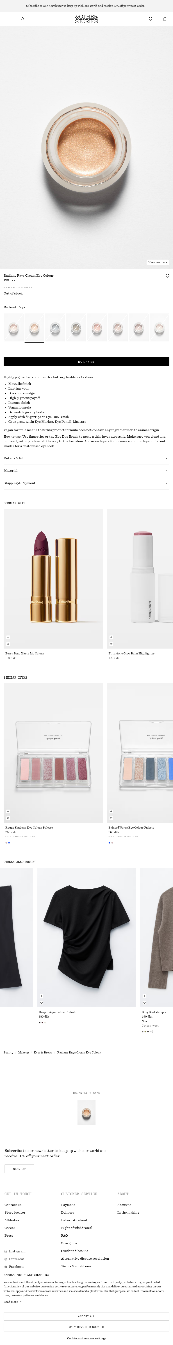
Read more (11, 1302)
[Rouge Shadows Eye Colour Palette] (53, 753)
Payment (68, 1205)
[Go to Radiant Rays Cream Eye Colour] (86, 1112)
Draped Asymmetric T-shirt (57, 1012)
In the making (128, 1212)
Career (10, 1228)
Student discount (74, 1251)
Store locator (15, 1212)
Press (9, 1235)
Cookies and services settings (86, 1338)
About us (124, 1205)
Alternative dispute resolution (85, 1258)
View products (157, 262)
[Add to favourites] (167, 276)
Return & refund (74, 1220)
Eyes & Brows (43, 1052)
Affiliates (12, 1220)
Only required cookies (86, 1327)
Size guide (69, 1243)
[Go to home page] (86, 19)
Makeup (23, 1052)
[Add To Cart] (8, 637)
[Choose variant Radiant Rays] (35, 328)
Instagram (17, 1251)
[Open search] (22, 19)
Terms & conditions (76, 1266)
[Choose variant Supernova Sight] (160, 328)
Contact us (13, 1205)
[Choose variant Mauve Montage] (139, 328)
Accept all (86, 1316)
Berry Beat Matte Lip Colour (24, 653)
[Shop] (8, 19)
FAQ (64, 1235)
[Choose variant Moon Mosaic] (118, 328)
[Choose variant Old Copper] (97, 328)
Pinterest (16, 1259)
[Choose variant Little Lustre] (14, 328)
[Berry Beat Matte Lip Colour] (53, 578)
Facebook (16, 1266)
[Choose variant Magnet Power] (55, 328)
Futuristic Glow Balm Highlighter (132, 653)
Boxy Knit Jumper (154, 1012)
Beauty (8, 1052)
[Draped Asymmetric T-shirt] (87, 937)
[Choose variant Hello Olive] (76, 328)
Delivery (68, 1212)
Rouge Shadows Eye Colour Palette (29, 827)
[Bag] (165, 19)
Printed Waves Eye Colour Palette (131, 827)
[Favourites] (150, 19)
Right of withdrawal (76, 1228)
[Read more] (86, 6)
